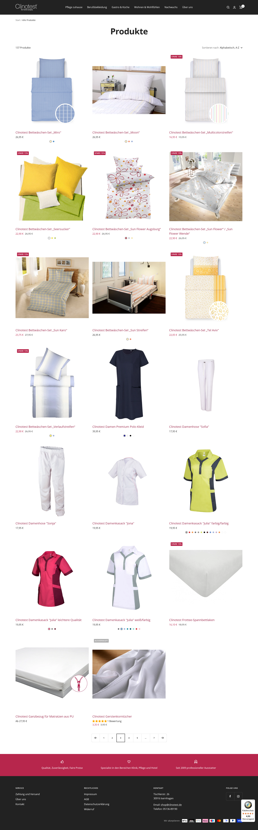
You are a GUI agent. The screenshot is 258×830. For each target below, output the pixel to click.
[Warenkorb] (240, 7)
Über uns (187, 7)
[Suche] (228, 7)
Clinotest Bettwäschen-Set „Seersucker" (43, 229)
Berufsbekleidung (97, 7)
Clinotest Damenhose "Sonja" (36, 523)
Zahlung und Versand (28, 794)
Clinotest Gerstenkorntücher (112, 716)
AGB (86, 799)
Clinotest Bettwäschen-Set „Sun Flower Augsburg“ (126, 229)
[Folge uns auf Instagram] (238, 796)
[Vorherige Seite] (95, 738)
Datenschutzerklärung (96, 804)
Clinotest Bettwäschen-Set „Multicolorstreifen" (201, 132)
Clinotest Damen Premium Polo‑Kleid (118, 427)
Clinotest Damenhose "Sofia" (189, 427)
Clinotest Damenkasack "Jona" (113, 523)
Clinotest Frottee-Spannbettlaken (192, 620)
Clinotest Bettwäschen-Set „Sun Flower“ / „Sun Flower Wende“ (200, 231)
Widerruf (89, 809)
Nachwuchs (171, 7)
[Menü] (253, 801)
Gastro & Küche (120, 7)
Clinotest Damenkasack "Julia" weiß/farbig (121, 620)
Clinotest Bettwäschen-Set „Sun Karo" (41, 330)
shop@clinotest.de (171, 804)
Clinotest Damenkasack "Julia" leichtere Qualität (49, 620)
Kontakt (20, 804)
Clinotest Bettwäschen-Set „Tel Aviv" (194, 330)
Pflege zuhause (73, 7)
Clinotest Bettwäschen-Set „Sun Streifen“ (120, 330)
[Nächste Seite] (162, 738)
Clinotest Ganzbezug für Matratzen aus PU (45, 716)
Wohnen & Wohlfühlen (147, 7)
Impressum (90, 794)
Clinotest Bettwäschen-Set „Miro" (38, 132)
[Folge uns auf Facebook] (230, 796)
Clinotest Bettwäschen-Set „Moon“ (116, 132)
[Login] (234, 7)
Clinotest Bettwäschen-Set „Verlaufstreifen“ (45, 427)
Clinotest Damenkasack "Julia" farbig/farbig (199, 523)
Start (18, 20)
